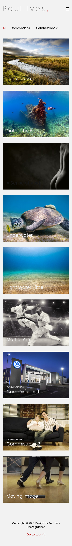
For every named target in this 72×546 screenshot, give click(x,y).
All (4, 28)
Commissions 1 (21, 28)
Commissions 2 (47, 28)
